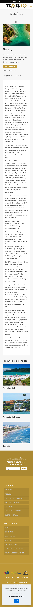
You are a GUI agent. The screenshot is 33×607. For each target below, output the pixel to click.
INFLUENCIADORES (12, 502)
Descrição (16, 82)
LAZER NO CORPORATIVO (14, 498)
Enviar (24, 468)
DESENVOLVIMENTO (12, 544)
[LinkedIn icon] (17, 2)
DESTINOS (8, 506)
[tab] (16, 82)
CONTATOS (9, 532)
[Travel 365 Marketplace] (16, 6)
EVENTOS (8, 490)
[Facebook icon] (15, 2)
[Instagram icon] (14, 2)
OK (16, 601)
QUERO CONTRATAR (12, 515)
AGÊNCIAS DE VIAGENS (13, 511)
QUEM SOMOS (10, 536)
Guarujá (6, 446)
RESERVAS (8, 540)
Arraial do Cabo (9, 388)
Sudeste (13, 70)
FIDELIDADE (9, 494)
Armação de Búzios (11, 417)
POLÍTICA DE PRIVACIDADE (14, 553)
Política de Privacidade (16, 596)
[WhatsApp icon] (19, 2)
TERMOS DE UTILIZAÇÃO (14, 549)
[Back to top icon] (16, 567)
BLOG (7, 528)
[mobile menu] (30, 6)
